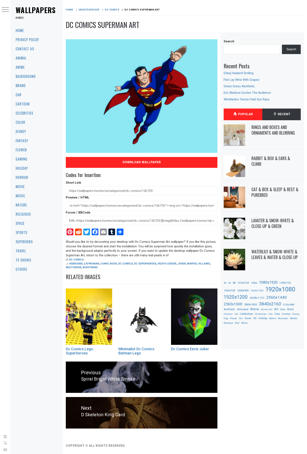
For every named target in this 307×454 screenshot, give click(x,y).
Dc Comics (76, 259)
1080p (254, 283)
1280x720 (285, 282)
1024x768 (243, 282)
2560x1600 (233, 304)
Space (20, 223)
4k (225, 282)
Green (248, 318)
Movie (20, 186)
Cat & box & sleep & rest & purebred (274, 192)
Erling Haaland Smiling (239, 73)
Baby (282, 309)
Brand (21, 85)
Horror (22, 177)
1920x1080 (280, 289)
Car (19, 94)
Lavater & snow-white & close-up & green (272, 223)
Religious (23, 214)
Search (229, 41)
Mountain (283, 318)
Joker (182, 263)
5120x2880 (288, 304)
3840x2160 (270, 303)
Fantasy (22, 140)
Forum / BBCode (78, 212)
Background (26, 76)
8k (234, 282)
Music (20, 195)
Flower (21, 149)
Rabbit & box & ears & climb (270, 161)
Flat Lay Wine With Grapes (241, 80)
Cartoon (23, 103)
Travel (21, 250)
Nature (21, 204)
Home (20, 30)
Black (290, 309)
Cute (277, 313)
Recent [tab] (283, 114)
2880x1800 (250, 304)
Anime (20, 67)
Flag (226, 318)
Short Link (73, 183)
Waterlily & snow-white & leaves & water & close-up (274, 254)
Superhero (24, 241)
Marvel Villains (198, 263)
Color (20, 122)
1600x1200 (256, 290)
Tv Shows (23, 260)
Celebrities (24, 113)
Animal (21, 58)
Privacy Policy (27, 39)
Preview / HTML (77, 197)
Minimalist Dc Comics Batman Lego (136, 351)
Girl (241, 318)
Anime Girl (266, 309)
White (244, 322)
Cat (236, 314)
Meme (272, 318)
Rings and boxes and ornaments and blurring (273, 130)
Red (237, 322)
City (270, 314)
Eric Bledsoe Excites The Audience (247, 93)
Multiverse (73, 267)
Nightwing (90, 267)
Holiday (22, 168)
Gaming (21, 159)
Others (21, 269)
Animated (242, 309)
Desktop (286, 313)
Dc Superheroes (145, 263)
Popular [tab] (245, 114)
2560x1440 (276, 297)
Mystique (228, 323)
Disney (21, 131)
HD (255, 318)
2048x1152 (257, 297)
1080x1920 (268, 282)
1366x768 (229, 290)
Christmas (260, 313)
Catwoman (91, 263)
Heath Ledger (167, 263)
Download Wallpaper (142, 162)
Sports (21, 232)
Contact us (25, 48)
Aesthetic (229, 309)
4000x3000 (75, 263)
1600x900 (243, 290)
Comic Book (108, 263)
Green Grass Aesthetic (239, 86)
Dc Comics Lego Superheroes (79, 351)
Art (276, 309)
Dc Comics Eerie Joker (190, 349)
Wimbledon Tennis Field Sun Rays (246, 99)
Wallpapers (36, 10)
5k (229, 282)
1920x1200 (236, 297)
